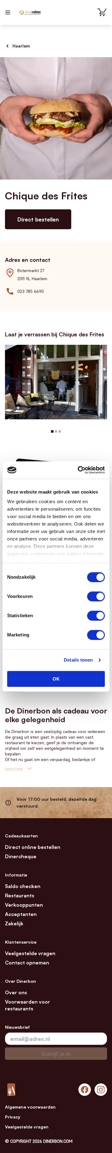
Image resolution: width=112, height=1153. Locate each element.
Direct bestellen (38, 219)
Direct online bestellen (32, 847)
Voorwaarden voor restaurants (27, 1005)
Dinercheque (20, 856)
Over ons (16, 992)
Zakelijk (14, 923)
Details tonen (78, 660)
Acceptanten (21, 914)
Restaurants (19, 895)
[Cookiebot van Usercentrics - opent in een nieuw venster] (79, 470)
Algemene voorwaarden (30, 1107)
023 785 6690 (30, 291)
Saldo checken (22, 886)
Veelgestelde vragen (30, 953)
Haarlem (21, 45)
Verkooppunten (24, 905)
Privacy (12, 1116)
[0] (102, 12)
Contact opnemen (27, 962)
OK (56, 678)
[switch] (96, 596)
